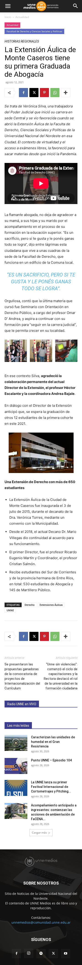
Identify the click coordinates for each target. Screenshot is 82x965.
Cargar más (39, 833)
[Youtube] (65, 953)
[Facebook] (23, 92)
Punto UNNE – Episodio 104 (51, 760)
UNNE (10, 610)
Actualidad (22, 17)
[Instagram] (28, 953)
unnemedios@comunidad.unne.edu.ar (41, 922)
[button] (7, 6)
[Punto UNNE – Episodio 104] (16, 766)
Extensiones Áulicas (51, 604)
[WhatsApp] (54, 92)
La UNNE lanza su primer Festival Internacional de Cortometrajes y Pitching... (51, 786)
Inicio (8, 17)
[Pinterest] (44, 92)
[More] (65, 92)
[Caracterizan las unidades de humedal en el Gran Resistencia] (16, 743)
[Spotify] (41, 953)
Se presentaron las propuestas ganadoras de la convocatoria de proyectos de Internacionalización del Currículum (22, 676)
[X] (33, 92)
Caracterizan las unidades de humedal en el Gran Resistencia (53, 741)
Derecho (30, 604)
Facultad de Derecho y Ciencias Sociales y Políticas (34, 31)
